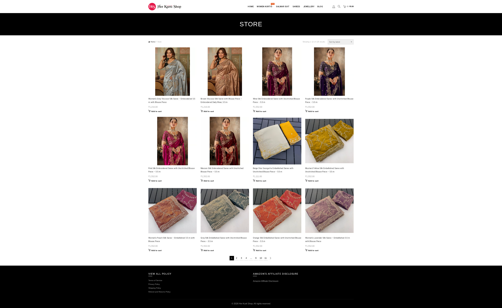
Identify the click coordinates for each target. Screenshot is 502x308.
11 (265, 258)
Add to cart (156, 111)
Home (251, 6)
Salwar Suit (282, 6)
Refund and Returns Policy (159, 292)
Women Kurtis (265, 5)
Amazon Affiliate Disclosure (265, 281)
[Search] (339, 6)
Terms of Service (155, 280)
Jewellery (308, 6)
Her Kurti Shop (246, 304)
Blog (320, 6)
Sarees (296, 6)
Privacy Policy (154, 284)
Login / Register (334, 7)
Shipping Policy (154, 288)
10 (261, 258)
